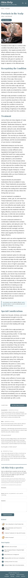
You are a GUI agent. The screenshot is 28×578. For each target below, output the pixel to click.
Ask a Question (5, 20)
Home (2, 8)
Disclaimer (12, 574)
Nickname (3, 487)
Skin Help (7, 2)
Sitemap (12, 576)
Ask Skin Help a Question (18, 405)
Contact (18, 576)
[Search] (23, 3)
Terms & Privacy (20, 574)
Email (12, 494)
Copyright (6, 576)
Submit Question (7, 514)
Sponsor (23, 576)
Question (3, 500)
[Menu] (26, 3)
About (7, 574)
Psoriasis (7, 8)
